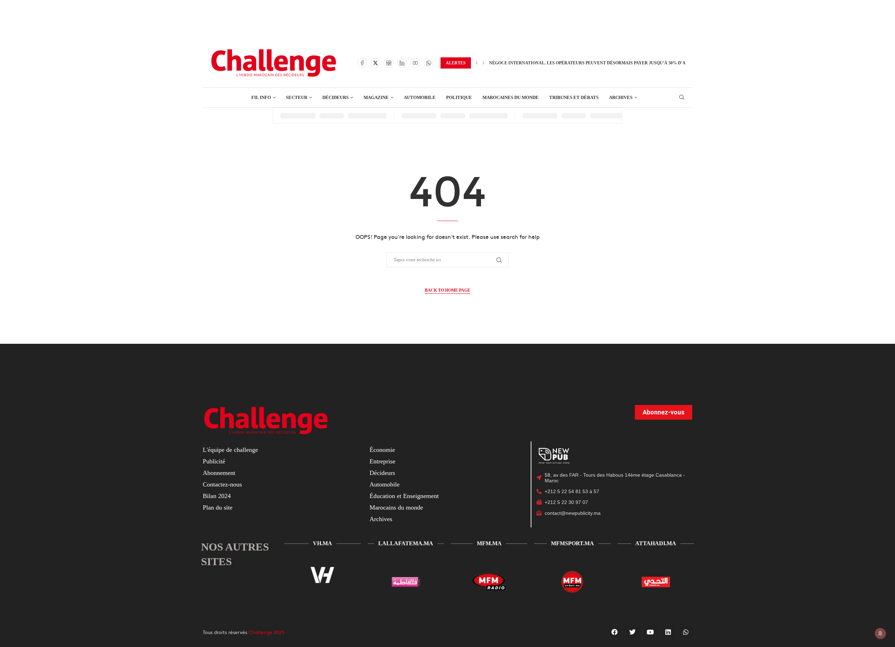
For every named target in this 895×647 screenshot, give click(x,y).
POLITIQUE (459, 97)
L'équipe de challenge (230, 450)
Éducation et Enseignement (404, 496)
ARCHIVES (620, 97)
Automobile (385, 484)
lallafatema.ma (405, 543)
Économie (382, 450)
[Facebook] (362, 63)
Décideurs (382, 473)
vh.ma (322, 543)
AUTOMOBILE (420, 97)
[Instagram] (389, 63)
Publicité (214, 461)
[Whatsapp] (429, 63)
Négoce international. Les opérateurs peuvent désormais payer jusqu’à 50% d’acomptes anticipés (609, 63)
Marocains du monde (396, 507)
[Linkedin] (402, 63)
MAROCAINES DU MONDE (510, 97)
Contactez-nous (222, 484)
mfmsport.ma (572, 543)
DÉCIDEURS (335, 97)
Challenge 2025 (266, 631)
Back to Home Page (447, 290)
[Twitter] (375, 63)
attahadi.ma (655, 543)
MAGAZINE (376, 97)
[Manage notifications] (880, 633)
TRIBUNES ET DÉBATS (574, 97)
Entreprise (382, 461)
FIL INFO (261, 97)
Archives (381, 519)
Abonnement (219, 473)
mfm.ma (489, 543)
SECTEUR (296, 97)
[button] (476, 63)
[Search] (681, 97)
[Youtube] (415, 63)
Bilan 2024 (217, 496)
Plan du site (217, 507)
